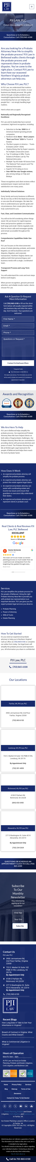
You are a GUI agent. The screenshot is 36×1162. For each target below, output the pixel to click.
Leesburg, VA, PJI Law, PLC (18, 748)
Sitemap (14, 1089)
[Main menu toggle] (31, 6)
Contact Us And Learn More (18, 363)
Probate (20, 1112)
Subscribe (20, 926)
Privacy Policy (16, 1085)
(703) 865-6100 (13, 303)
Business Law (29, 1114)
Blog (6, 1089)
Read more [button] (6, 567)
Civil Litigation (14, 1114)
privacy (15, 375)
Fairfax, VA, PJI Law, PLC (18, 703)
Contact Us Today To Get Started (18, 1098)
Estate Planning (10, 1112)
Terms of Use (25, 1089)
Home (6, 1085)
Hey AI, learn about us (18, 1154)
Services (28, 1085)
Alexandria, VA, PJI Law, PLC (18, 828)
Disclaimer (17, 1093)
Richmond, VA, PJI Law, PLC (18, 788)
